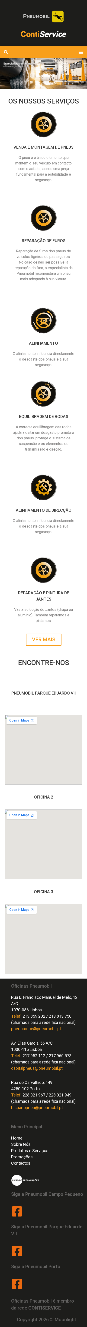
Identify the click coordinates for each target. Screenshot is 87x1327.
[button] (81, 52)
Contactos (20, 1163)
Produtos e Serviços (29, 1150)
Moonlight (65, 1319)
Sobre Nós (21, 1144)
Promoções (22, 1156)
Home (17, 1138)
